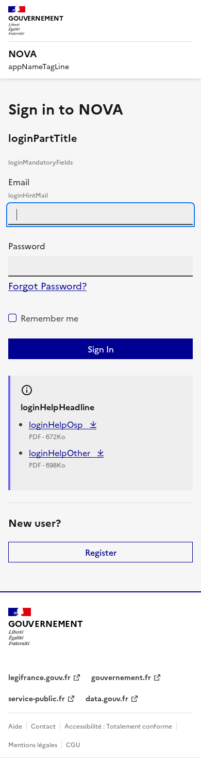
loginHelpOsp (57, 424)
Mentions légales (32, 744)
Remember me (49, 318)
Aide (15, 725)
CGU (73, 744)
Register (100, 552)
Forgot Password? (47, 285)
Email (28, 187)
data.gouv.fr (107, 698)
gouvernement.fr (121, 677)
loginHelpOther (60, 452)
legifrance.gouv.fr (39, 677)
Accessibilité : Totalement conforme (118, 725)
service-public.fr (36, 698)
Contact (43, 725)
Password (26, 245)
